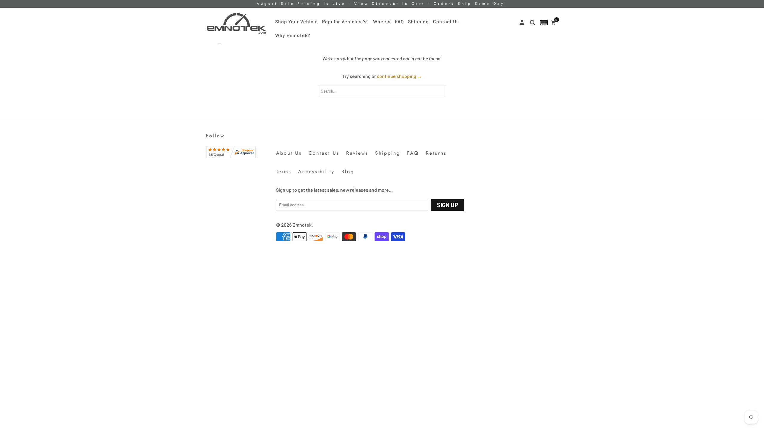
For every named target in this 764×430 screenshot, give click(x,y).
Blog (347, 171)
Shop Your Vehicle (296, 21)
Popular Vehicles (342, 21)
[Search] (533, 22)
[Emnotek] (236, 23)
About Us (289, 153)
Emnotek (302, 225)
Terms (283, 171)
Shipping (418, 21)
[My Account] (522, 22)
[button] (544, 22)
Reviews (357, 153)
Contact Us (446, 21)
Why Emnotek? (292, 35)
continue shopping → (399, 76)
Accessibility (316, 171)
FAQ (399, 21)
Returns (436, 153)
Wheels (382, 21)
